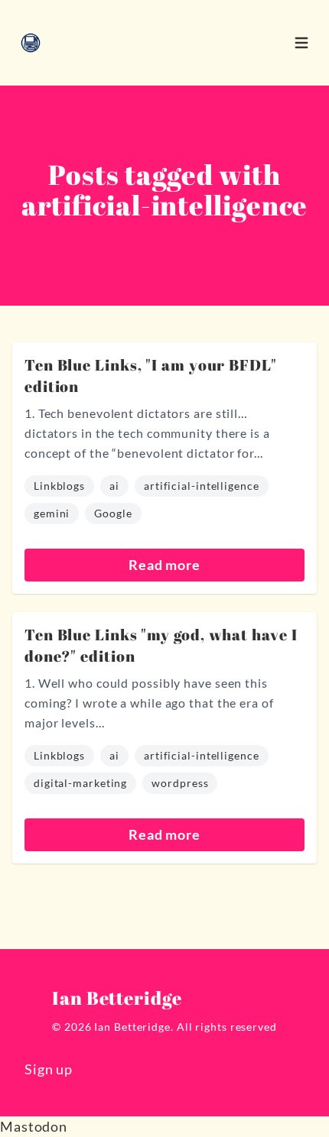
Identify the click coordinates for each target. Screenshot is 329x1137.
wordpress (179, 782)
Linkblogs (59, 485)
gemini (52, 513)
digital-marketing (80, 782)
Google (113, 513)
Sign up (48, 1069)
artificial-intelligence (201, 485)
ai (114, 485)
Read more (164, 564)
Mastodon (33, 1126)
